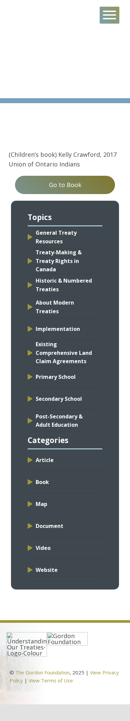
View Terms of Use (51, 680)
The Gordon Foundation (42, 672)
